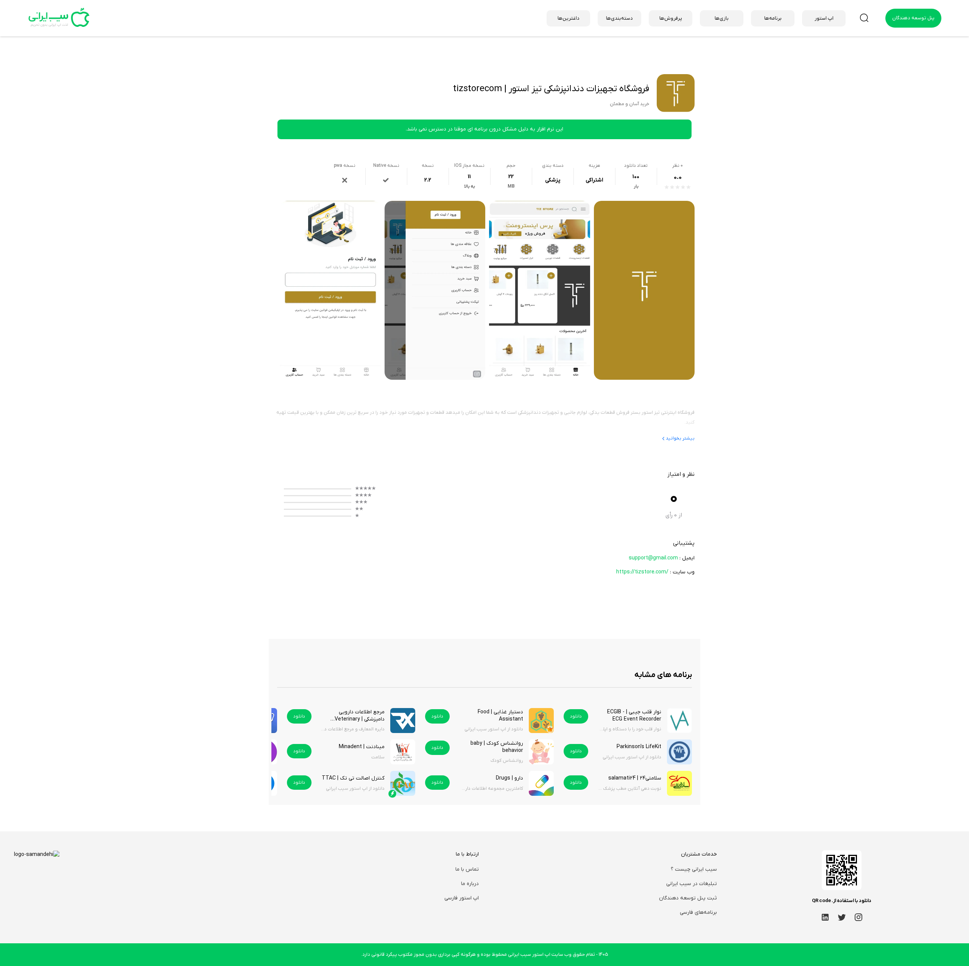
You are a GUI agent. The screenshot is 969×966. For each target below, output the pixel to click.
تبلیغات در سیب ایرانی (691, 883)
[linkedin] (825, 917)
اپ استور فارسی (461, 898)
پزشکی (552, 180)
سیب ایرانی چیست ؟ (694, 869)
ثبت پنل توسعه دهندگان (688, 898)
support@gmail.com (653, 558)
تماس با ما (467, 869)
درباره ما (470, 883)
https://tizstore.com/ (642, 572)
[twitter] (841, 917)
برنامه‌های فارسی (698, 912)
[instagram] (858, 917)
